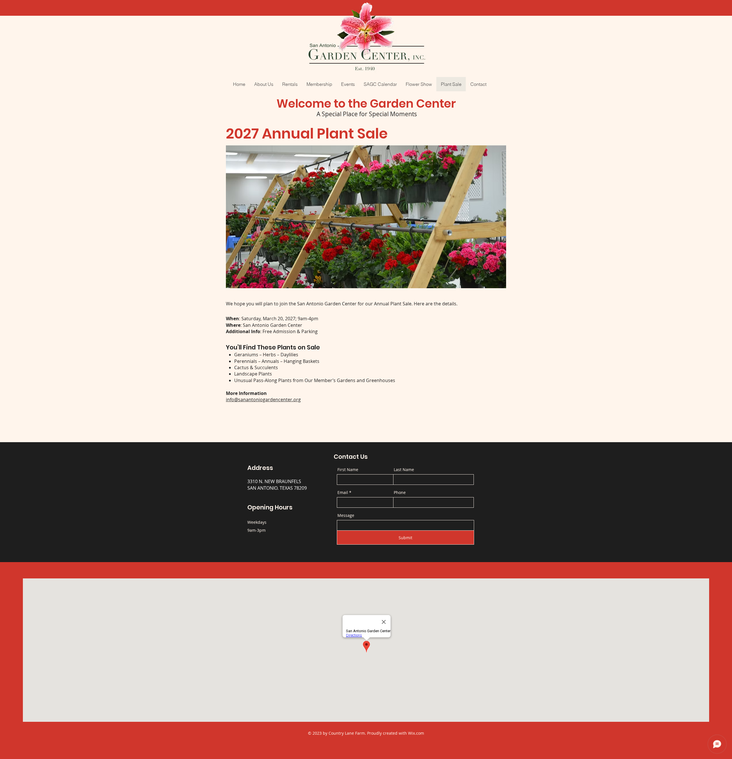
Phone (400, 493)
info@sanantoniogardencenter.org (263, 399)
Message (345, 515)
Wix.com (416, 733)
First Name (347, 470)
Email (342, 493)
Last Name (404, 470)
